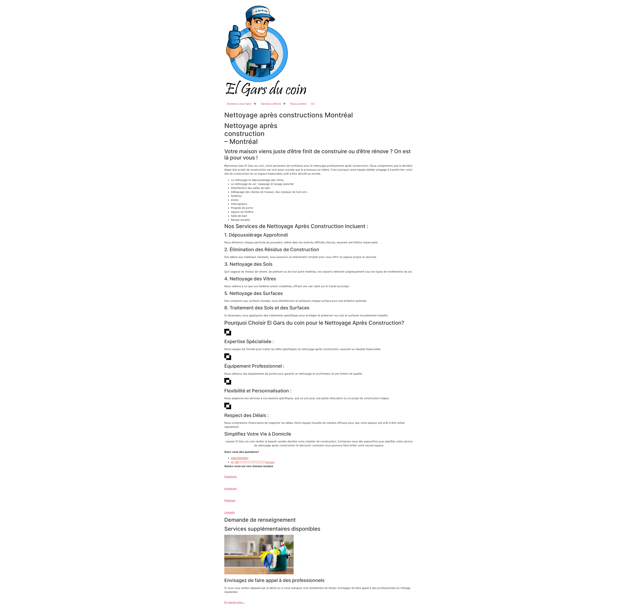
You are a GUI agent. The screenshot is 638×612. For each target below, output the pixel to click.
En (313, 103)
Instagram (230, 488)
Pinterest (229, 500)
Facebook (230, 476)
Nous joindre (298, 103)
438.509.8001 (239, 458)
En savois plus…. (234, 602)
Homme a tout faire (239, 103)
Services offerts (271, 103)
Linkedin (229, 512)
